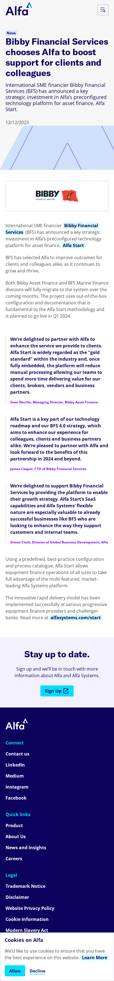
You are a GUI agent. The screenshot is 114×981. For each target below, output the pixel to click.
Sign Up (53, 691)
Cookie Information (27, 919)
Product (14, 825)
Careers (14, 859)
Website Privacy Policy (30, 908)
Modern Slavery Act (27, 930)
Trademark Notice (25, 886)
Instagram (17, 787)
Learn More (94, 958)
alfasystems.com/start (76, 618)
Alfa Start (73, 245)
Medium (15, 776)
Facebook (16, 798)
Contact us (17, 754)
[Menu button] (102, 9)
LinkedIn (15, 765)
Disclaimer (17, 897)
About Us (16, 836)
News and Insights (26, 848)
